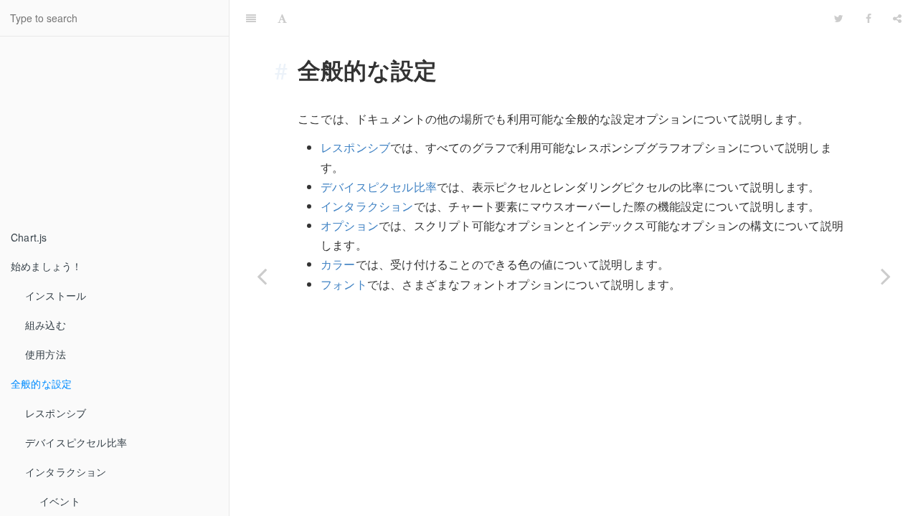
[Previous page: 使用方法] (262, 276)
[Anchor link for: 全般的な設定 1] (510, 18)
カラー (338, 264)
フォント (344, 284)
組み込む (45, 324)
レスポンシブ (55, 413)
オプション (350, 225)
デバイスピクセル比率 (76, 442)
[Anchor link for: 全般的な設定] (287, 69)
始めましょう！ (46, 266)
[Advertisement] (107, 133)
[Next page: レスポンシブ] (885, 276)
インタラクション (66, 471)
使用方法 (45, 354)
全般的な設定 (41, 383)
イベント (59, 501)
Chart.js (29, 237)
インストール (55, 295)
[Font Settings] (282, 18)
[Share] (897, 18)
